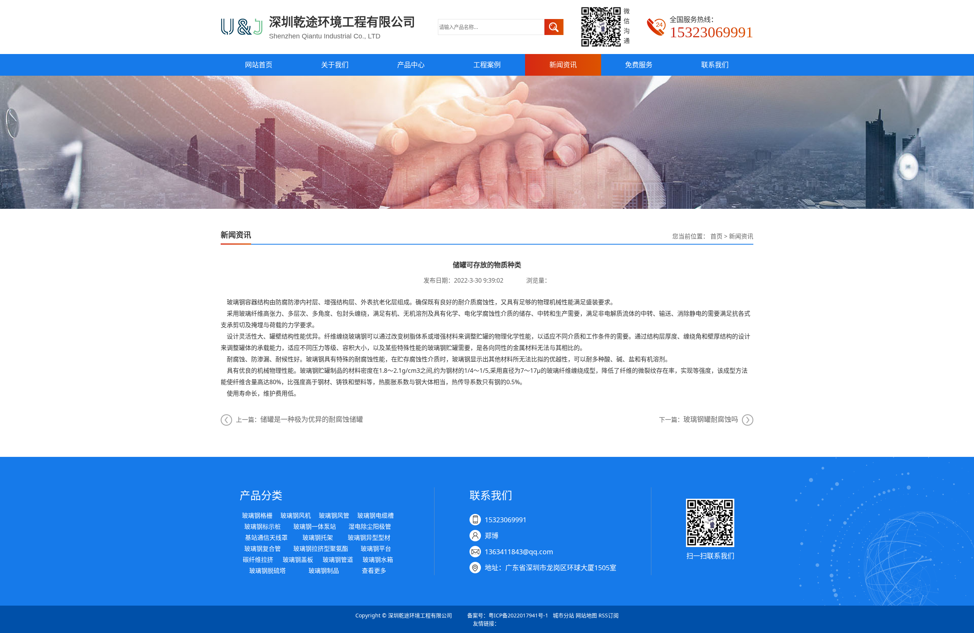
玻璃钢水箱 (378, 559)
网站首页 (258, 64)
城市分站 (563, 615)
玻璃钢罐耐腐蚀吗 (710, 419)
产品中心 (411, 64)
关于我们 (335, 64)
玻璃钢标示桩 (262, 526)
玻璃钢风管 (334, 515)
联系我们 (715, 64)
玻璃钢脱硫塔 (267, 570)
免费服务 (639, 64)
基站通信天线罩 (266, 537)
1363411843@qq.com (519, 551)
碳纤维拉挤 (258, 559)
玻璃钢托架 (317, 537)
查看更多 (374, 570)
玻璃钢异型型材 (369, 537)
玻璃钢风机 (295, 515)
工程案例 (487, 64)
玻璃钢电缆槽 (375, 515)
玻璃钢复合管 (262, 548)
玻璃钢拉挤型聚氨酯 (320, 548)
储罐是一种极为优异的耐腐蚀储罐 (311, 419)
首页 (716, 236)
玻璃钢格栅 (257, 515)
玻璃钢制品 (324, 570)
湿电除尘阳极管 (370, 526)
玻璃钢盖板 (298, 559)
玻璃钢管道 (338, 559)
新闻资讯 (563, 64)
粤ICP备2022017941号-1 (518, 615)
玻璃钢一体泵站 (314, 526)
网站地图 (586, 615)
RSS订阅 (608, 615)
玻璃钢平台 (376, 548)
